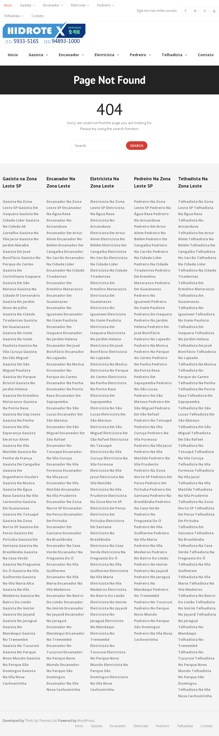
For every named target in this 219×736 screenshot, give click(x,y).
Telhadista (12, 16)
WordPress (85, 720)
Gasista (25, 5)
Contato (38, 16)
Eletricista (78, 5)
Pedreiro (104, 5)
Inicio (8, 5)
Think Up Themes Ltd (41, 720)
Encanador (51, 5)
